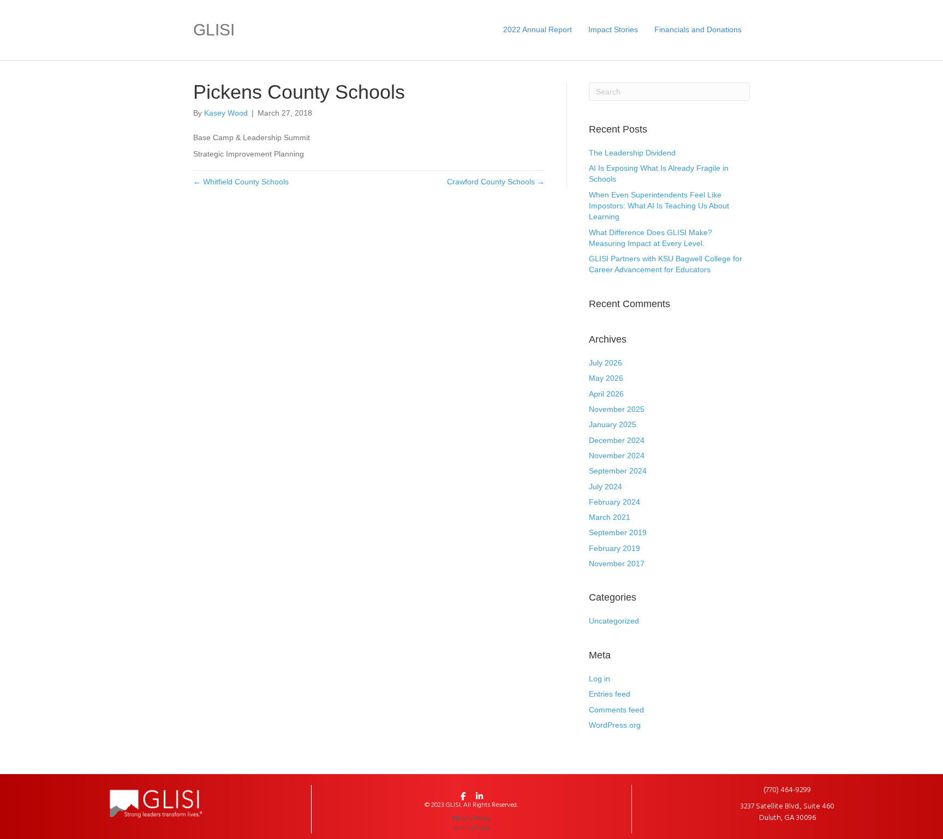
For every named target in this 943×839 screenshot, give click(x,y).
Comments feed (616, 709)
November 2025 (616, 409)
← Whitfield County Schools (241, 181)
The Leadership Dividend (632, 152)
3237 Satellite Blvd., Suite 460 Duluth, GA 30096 (787, 812)
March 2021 (609, 517)
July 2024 (605, 486)
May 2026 (606, 378)
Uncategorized (614, 620)
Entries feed (609, 694)
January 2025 (612, 424)
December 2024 (616, 440)
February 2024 (614, 502)
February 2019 (614, 548)
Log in (599, 678)
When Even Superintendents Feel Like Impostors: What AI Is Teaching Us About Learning (659, 205)
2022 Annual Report (537, 29)
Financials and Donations (698, 29)
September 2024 (618, 470)
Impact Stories (613, 29)
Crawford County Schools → (496, 181)
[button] (463, 795)
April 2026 (606, 393)
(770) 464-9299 (787, 790)
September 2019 (618, 532)
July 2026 (605, 362)
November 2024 (616, 455)
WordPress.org (615, 725)
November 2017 (616, 563)
